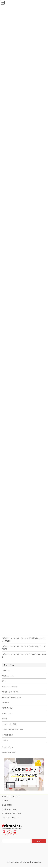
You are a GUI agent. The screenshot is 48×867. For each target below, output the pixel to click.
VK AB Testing (7, 708)
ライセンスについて (9, 809)
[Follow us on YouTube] (15, 832)
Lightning (6, 670)
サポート (5, 800)
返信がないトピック (9, 752)
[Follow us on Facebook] (4, 832)
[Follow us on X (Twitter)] (9, 832)
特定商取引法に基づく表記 (11, 813)
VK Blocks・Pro (8, 676)
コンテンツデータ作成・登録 (12, 729)
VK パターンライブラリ (10, 692)
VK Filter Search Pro (9, 686)
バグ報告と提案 (7, 735)
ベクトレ (5, 740)
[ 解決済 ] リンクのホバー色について (15, 638)
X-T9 (3, 681)
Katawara (5, 702)
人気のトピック (7, 747)
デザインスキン (7, 713)
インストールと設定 (9, 724)
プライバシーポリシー (10, 818)
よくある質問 (7, 805)
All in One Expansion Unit (11, 697)
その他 (4, 718)
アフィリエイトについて (11, 796)
